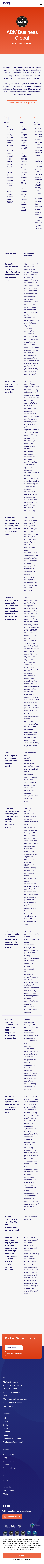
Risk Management (10, 1389)
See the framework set (16, 1353)
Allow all (22, 1555)
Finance (6, 1435)
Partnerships (8, 1490)
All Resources (8, 1454)
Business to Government (13, 1442)
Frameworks (8, 1406)
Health (5, 1428)
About (5, 1484)
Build (5, 1418)
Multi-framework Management (15, 1399)
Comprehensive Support (13, 1402)
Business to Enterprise (12, 1438)
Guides (6, 1464)
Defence (6, 1432)
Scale (5, 1425)
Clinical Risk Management (13, 1392)
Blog (5, 1458)
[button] (22, 102)
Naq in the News (9, 1468)
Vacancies (7, 1487)
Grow (5, 1421)
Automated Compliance (12, 1385)
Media (5, 1494)
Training (6, 1396)
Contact (6, 1480)
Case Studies (8, 1461)
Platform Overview (10, 1382)
